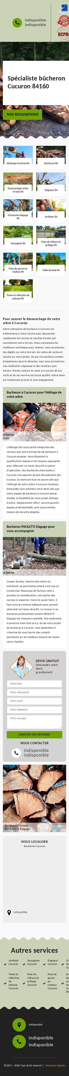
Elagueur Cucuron (53, 962)
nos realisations (22, 115)
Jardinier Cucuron (14, 962)
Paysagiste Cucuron (33, 962)
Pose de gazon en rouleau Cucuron (52, 981)
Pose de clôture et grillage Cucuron (33, 979)
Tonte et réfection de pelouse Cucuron (14, 981)
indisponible (35, 20)
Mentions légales (55, 1065)
